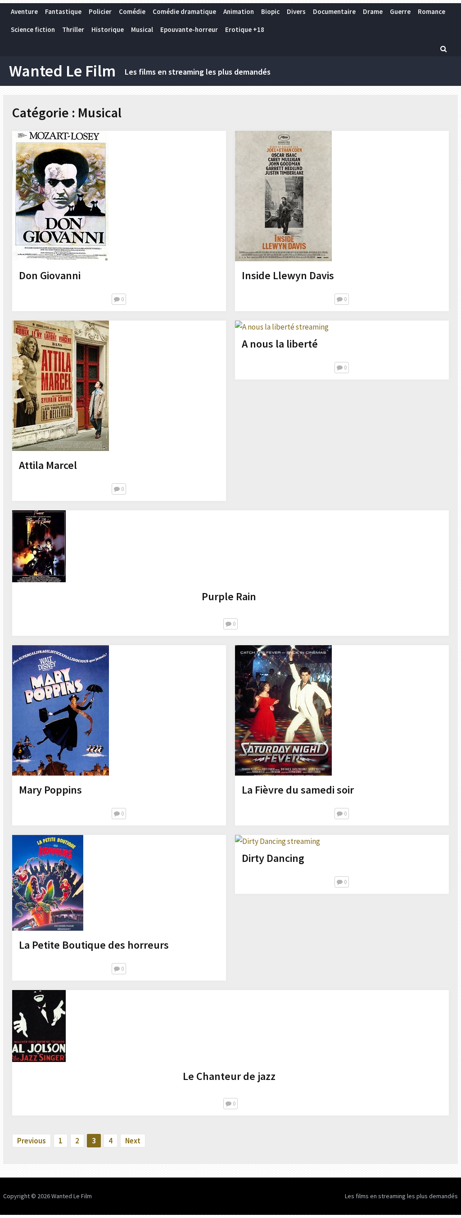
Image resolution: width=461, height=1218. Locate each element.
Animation (238, 11)
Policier (100, 11)
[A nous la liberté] (282, 327)
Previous (31, 1141)
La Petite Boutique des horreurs (94, 945)
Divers (296, 11)
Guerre (400, 11)
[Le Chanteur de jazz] (39, 1028)
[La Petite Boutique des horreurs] (47, 884)
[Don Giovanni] (60, 198)
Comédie (132, 11)
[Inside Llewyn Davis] (283, 198)
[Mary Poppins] (60, 712)
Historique (107, 29)
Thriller (73, 29)
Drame (373, 11)
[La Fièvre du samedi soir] (283, 712)
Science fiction (33, 29)
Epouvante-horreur (189, 29)
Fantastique (63, 11)
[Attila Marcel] (60, 388)
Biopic (270, 11)
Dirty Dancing (273, 858)
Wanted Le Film (62, 71)
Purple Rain (229, 596)
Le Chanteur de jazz (229, 1076)
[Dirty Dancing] (277, 841)
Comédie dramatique (184, 11)
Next (132, 1141)
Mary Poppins (50, 790)
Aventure (24, 11)
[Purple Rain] (39, 548)
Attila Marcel (48, 465)
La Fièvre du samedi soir (298, 790)
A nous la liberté (280, 344)
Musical (142, 29)
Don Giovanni (50, 275)
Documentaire (334, 11)
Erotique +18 (244, 29)
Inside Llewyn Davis (288, 275)
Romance (431, 11)
